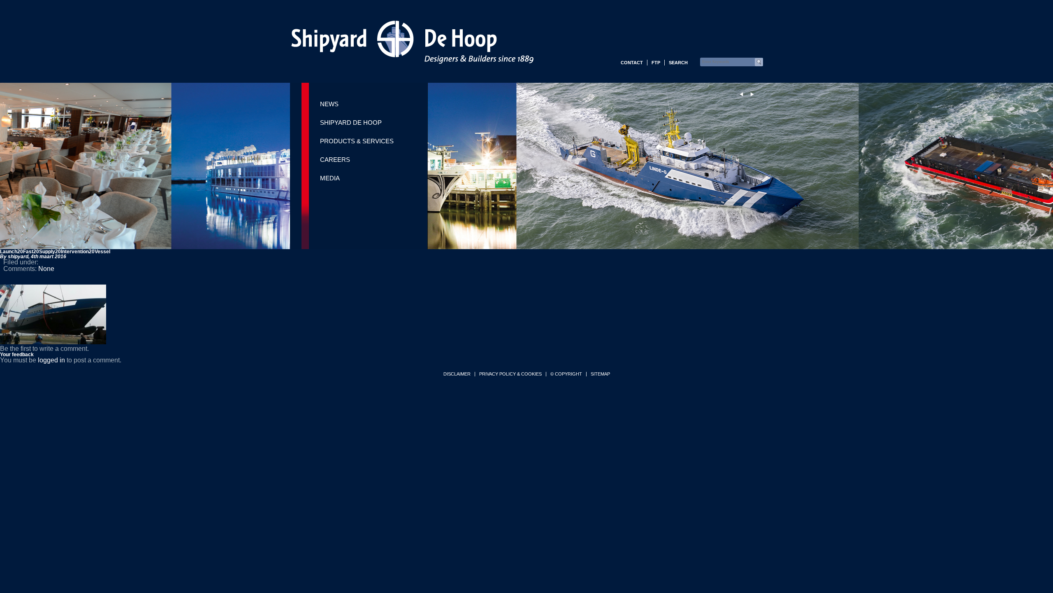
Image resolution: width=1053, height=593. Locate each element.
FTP (656, 62)
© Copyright (566, 374)
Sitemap (600, 374)
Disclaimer (457, 374)
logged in (51, 360)
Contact (632, 62)
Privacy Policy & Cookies (510, 374)
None (46, 268)
